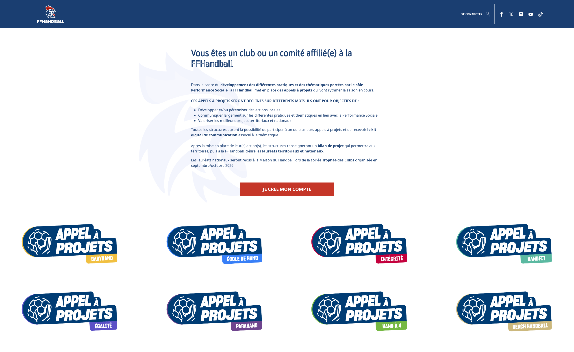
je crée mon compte (287, 189)
